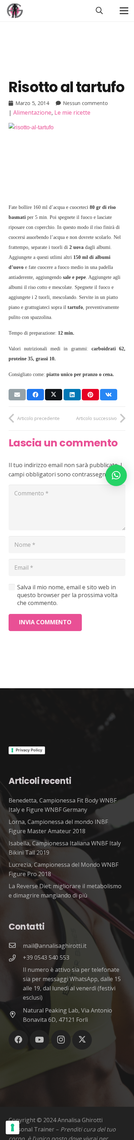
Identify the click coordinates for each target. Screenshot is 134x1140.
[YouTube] (39, 1040)
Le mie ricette (72, 112)
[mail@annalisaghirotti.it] (16, 945)
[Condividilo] (35, 394)
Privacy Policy (29, 750)
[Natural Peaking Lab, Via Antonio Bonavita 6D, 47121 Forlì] (16, 1015)
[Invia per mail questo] (17, 394)
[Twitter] (82, 1040)
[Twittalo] (53, 394)
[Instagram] (61, 1040)
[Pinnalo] (90, 394)
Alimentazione (32, 112)
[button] (99, 10)
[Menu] (124, 11)
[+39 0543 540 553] (16, 958)
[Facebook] (18, 1040)
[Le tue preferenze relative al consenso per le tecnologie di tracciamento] (12, 1127)
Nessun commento (85, 103)
